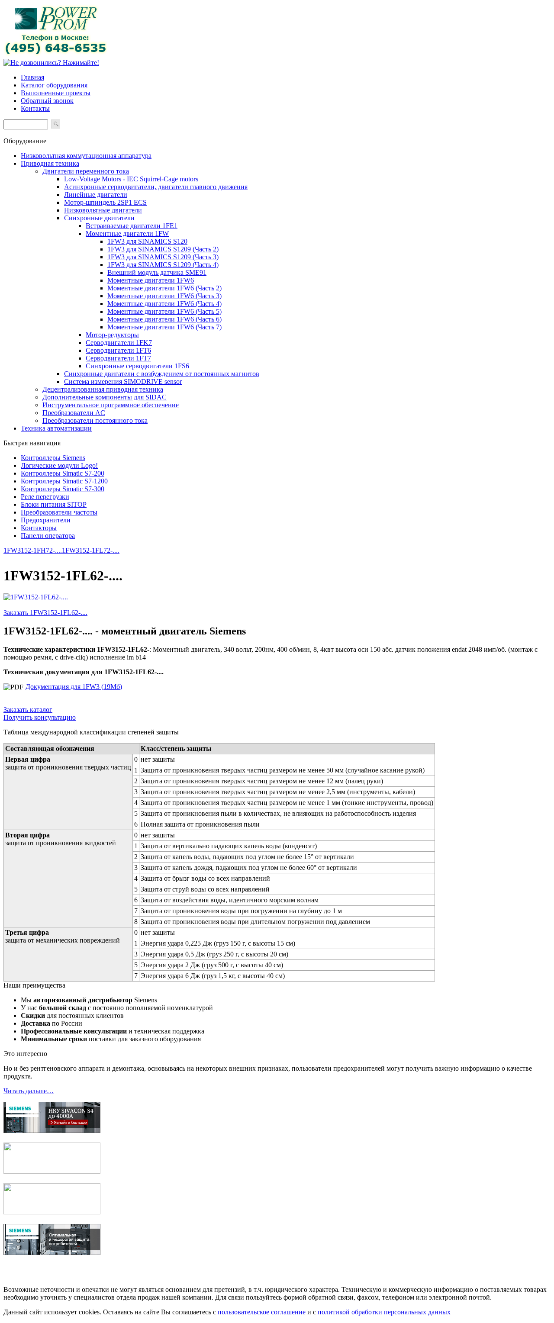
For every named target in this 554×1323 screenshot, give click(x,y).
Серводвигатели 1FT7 (118, 358)
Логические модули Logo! (59, 465)
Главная (32, 77)
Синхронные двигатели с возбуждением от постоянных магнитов (161, 373)
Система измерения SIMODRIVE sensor (123, 381)
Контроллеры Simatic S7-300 (62, 489)
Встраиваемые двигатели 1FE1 (131, 225)
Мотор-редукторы (112, 334)
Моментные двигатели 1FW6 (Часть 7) (164, 327)
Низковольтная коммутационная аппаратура (86, 155)
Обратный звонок (47, 100)
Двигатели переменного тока (85, 171)
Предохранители (46, 520)
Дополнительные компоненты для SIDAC (104, 397)
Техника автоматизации (56, 428)
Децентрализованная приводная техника (102, 389)
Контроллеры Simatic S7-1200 (64, 481)
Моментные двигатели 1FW (127, 233)
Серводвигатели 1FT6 (118, 350)
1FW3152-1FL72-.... (90, 550)
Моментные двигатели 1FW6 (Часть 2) (164, 288)
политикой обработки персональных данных (384, 1312)
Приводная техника (50, 163)
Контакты (35, 108)
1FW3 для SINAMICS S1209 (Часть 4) (163, 264)
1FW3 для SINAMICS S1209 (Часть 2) (163, 249)
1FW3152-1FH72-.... (32, 550)
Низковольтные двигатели (103, 210)
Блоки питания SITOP (54, 504)
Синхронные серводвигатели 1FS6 (137, 366)
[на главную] (55, 54)
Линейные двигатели (95, 194)
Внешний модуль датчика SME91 (156, 272)
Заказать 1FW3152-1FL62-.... (45, 612)
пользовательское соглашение (262, 1312)
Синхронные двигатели (99, 218)
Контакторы (39, 527)
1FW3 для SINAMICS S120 (147, 241)
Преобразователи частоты (59, 512)
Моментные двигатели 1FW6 (150, 280)
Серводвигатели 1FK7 (119, 342)
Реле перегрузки (45, 496)
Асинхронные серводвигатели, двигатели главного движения (156, 186)
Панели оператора (48, 535)
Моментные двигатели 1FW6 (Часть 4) (164, 303)
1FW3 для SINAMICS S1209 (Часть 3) (163, 257)
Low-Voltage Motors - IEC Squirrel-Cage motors (131, 179)
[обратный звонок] (51, 62)
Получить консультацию (39, 717)
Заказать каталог (27, 709)
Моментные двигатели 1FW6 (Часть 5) (164, 311)
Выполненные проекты (55, 93)
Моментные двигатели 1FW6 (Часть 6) (164, 319)
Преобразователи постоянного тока (95, 420)
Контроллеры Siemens (53, 457)
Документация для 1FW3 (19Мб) (74, 686)
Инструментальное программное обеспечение (110, 405)
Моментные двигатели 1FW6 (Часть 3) (164, 295)
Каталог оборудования (54, 85)
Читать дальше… (28, 1090)
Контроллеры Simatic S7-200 (62, 473)
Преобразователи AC (73, 412)
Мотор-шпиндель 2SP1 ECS (105, 202)
